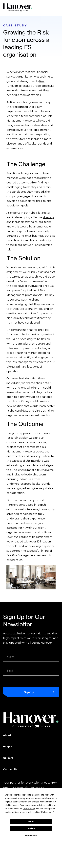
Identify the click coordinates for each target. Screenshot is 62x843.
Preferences (31, 835)
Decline (31, 828)
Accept (31, 821)
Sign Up (29, 692)
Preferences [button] (47, 812)
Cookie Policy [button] (29, 809)
